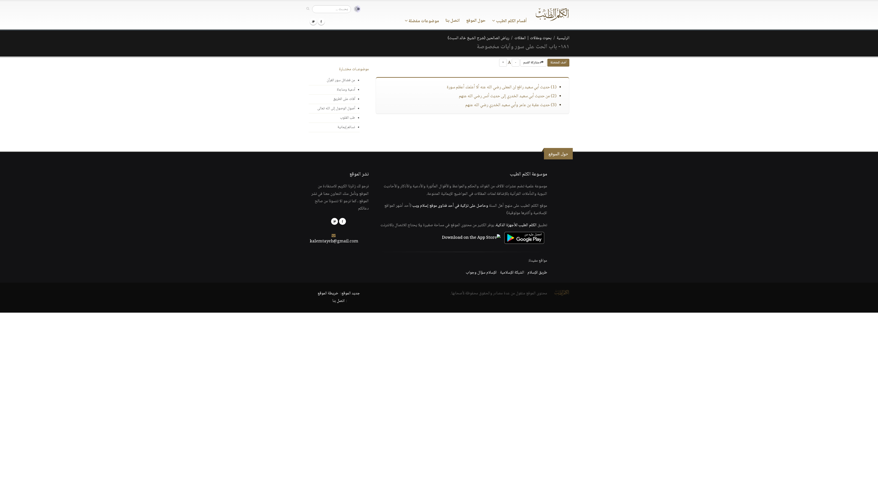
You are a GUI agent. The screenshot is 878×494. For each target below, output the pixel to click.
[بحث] (308, 9)
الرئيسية (563, 38)
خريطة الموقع (328, 293)
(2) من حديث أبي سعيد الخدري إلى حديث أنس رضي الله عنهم (508, 96)
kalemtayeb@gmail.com (334, 241)
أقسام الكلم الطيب (511, 21)
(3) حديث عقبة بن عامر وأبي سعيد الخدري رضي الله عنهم (511, 105)
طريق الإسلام (537, 272)
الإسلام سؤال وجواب (481, 272)
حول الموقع (476, 21)
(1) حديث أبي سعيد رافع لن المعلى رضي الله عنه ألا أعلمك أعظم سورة (502, 87)
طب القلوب (347, 118)
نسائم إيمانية (346, 127)
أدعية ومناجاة (346, 90)
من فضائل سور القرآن (341, 80)
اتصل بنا (452, 21)
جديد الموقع (350, 293)
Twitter (313, 21)
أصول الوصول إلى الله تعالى (336, 108)
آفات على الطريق (344, 99)
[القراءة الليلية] (356, 9)
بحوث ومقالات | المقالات (532, 38)
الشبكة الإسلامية (512, 272)
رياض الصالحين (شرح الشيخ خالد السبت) (478, 38)
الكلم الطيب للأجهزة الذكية (516, 225)
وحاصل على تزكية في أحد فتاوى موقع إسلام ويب (450, 205)
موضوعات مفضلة (423, 21)
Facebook (321, 21)
